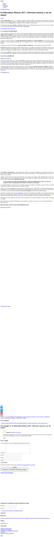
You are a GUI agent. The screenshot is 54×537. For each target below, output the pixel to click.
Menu (2, 1)
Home (4, 3)
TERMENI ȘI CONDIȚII (6, 529)
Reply (4, 438)
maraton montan (7, 418)
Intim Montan (20, 193)
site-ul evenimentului (25, 26)
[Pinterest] (27, 413)
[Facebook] (27, 407)
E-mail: (2, 508)
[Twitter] (27, 409)
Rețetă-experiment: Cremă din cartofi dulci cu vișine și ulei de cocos (33, 423)
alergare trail (33, 416)
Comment (3, 452)
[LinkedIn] (27, 411)
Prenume (2, 505)
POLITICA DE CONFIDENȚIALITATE (9, 530)
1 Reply (2, 18)
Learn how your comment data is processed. (26, 464)
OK (1, 535)
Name (2, 455)
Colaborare (5, 5)
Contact (4, 7)
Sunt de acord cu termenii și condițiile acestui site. (12, 510)
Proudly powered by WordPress (7, 533)
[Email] (27, 415)
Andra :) (24, 418)
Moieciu (13, 418)
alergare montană (26, 416)
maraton (2, 418)
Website (2, 460)
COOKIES (3, 532)
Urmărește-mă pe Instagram (7, 472)
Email (2, 457)
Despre (4, 4)
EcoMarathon (47, 416)
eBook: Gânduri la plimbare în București (10, 423)
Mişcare (12, 416)
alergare (21, 416)
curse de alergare (39, 416)
